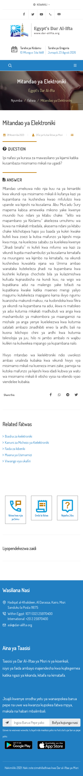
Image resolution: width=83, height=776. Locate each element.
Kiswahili (41, 4)
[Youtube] (41, 14)
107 (28, 613)
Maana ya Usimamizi (18, 455)
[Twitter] (33, 14)
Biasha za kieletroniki (18, 436)
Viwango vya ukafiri (18, 461)
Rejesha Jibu (67, 515)
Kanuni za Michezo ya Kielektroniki (27, 442)
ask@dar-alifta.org (20, 625)
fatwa (31, 100)
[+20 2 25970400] (50, 14)
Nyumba (16, 100)
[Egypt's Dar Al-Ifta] (41, 30)
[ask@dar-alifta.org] (59, 14)
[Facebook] (24, 14)
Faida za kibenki (15, 449)
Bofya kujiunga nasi (65, 722)
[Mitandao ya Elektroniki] (50, 395)
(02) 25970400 (42, 613)
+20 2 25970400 (37, 619)
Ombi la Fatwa (41, 515)
